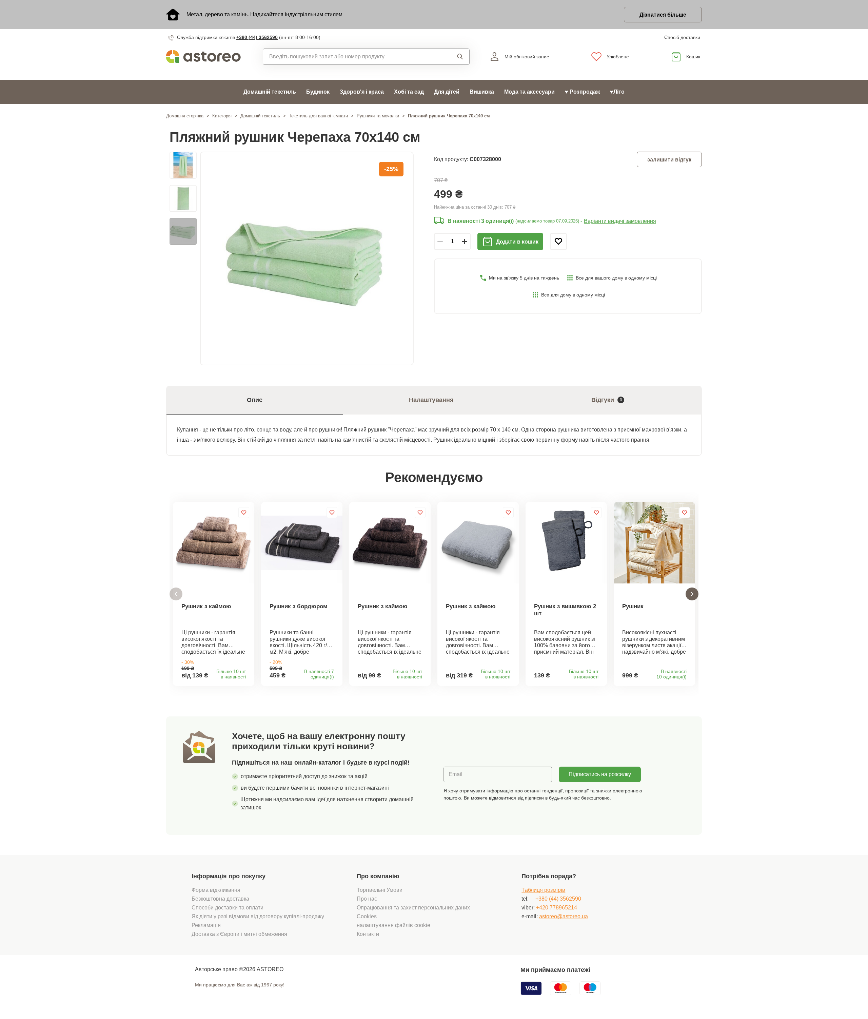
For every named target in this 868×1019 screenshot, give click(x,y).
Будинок (318, 92)
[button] (176, 594)
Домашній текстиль (269, 92)
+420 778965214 (556, 907)
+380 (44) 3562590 (257, 37)
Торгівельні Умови (379, 890)
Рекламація (206, 925)
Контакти (368, 934)
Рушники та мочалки (378, 115)
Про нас (367, 899)
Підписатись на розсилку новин (600, 776)
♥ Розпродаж (582, 92)
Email (455, 774)
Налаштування (431, 400)
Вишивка (482, 92)
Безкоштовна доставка (220, 899)
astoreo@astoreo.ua (563, 916)
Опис (254, 400)
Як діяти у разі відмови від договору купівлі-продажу (258, 916)
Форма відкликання (216, 890)
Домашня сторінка (184, 115)
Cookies (367, 916)
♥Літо (617, 92)
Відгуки (606, 400)
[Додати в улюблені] (558, 241)
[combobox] (350, 56)
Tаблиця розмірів (543, 890)
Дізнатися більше (662, 15)
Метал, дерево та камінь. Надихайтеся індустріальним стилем (264, 14)
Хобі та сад (409, 92)
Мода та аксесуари (529, 92)
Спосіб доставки (682, 37)
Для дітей (446, 92)
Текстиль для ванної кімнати (318, 115)
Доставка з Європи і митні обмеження (239, 934)
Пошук (453, 56)
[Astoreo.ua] (208, 56)
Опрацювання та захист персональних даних (413, 907)
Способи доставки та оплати (227, 907)
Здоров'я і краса (362, 92)
